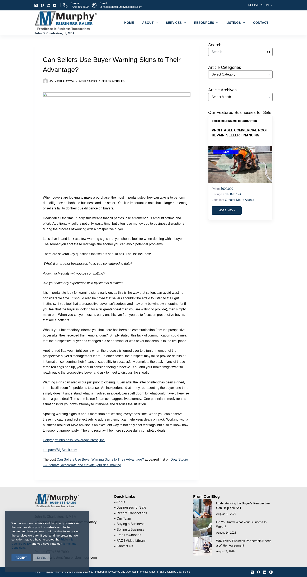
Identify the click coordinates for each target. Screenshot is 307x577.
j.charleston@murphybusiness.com (121, 6)
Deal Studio (183, 571)
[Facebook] (42, 5)
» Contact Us (123, 546)
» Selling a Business (129, 529)
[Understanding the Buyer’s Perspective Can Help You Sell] (202, 508)
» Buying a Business (129, 524)
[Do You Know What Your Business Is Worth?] (202, 527)
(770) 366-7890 (80, 6)
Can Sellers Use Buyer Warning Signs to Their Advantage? (100, 459)
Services (174, 22)
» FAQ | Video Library (130, 540)
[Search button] (268, 52)
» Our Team (122, 518)
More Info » (227, 210)
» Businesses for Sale (130, 507)
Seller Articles (112, 81)
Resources (204, 22)
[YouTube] (54, 5)
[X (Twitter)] (36, 5)
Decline (41, 557)
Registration (258, 5)
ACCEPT (21, 557)
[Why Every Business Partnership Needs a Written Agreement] (202, 546)
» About (119, 502)
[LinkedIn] (48, 5)
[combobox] (236, 52)
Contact (260, 22)
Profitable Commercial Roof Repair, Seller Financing (240, 133)
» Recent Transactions (130, 513)
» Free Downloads (127, 535)
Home (129, 22)
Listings (233, 22)
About (148, 22)
